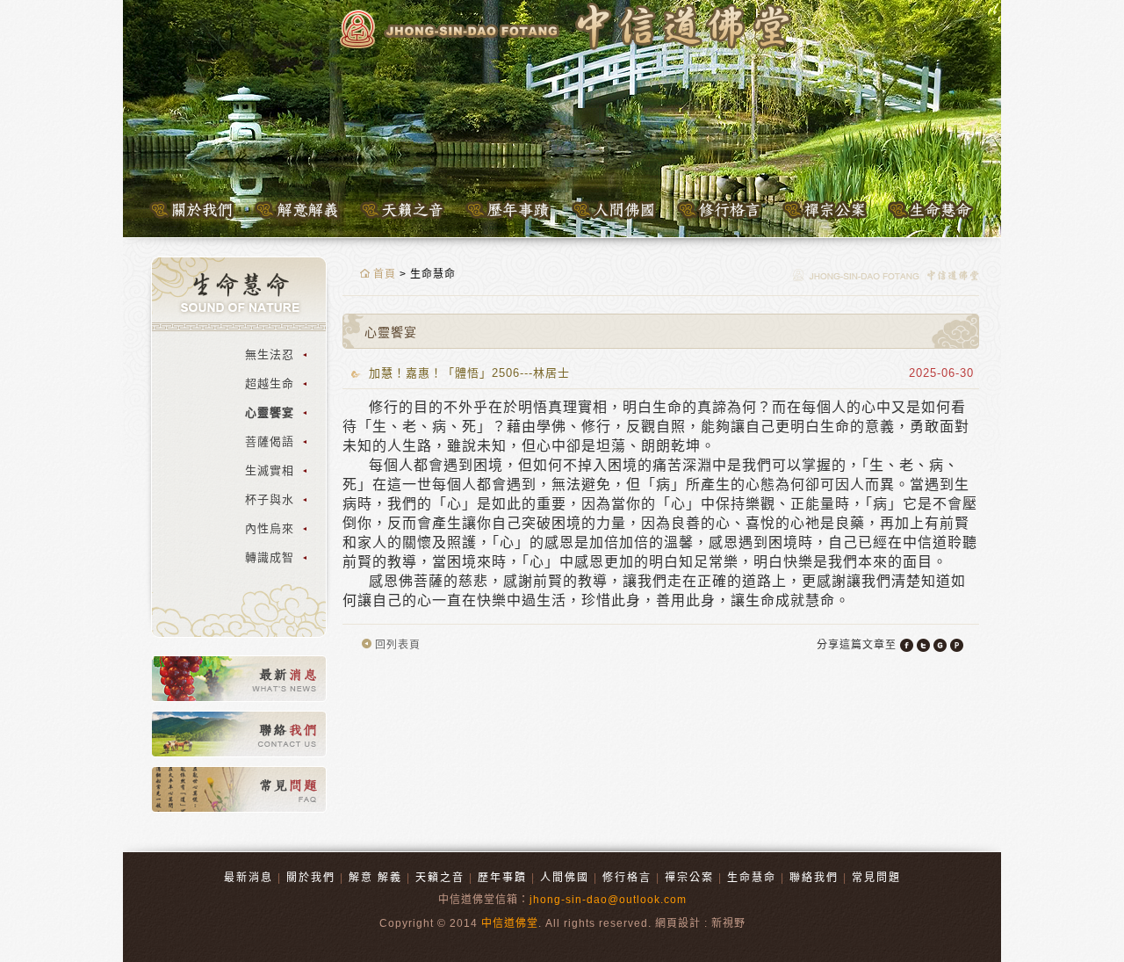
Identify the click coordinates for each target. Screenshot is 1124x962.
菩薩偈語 (269, 441)
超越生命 (269, 383)
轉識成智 (269, 557)
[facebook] (906, 645)
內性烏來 (269, 528)
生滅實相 (269, 470)
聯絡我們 (814, 878)
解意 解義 (375, 878)
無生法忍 (269, 354)
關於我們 (310, 878)
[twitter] (923, 645)
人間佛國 (564, 878)
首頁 (383, 274)
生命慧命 (751, 878)
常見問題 (876, 878)
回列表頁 (396, 645)
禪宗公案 (689, 878)
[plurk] (956, 645)
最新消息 (248, 878)
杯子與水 (269, 499)
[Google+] (940, 645)
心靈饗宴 (269, 412)
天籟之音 (440, 878)
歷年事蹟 (502, 878)
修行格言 (627, 878)
